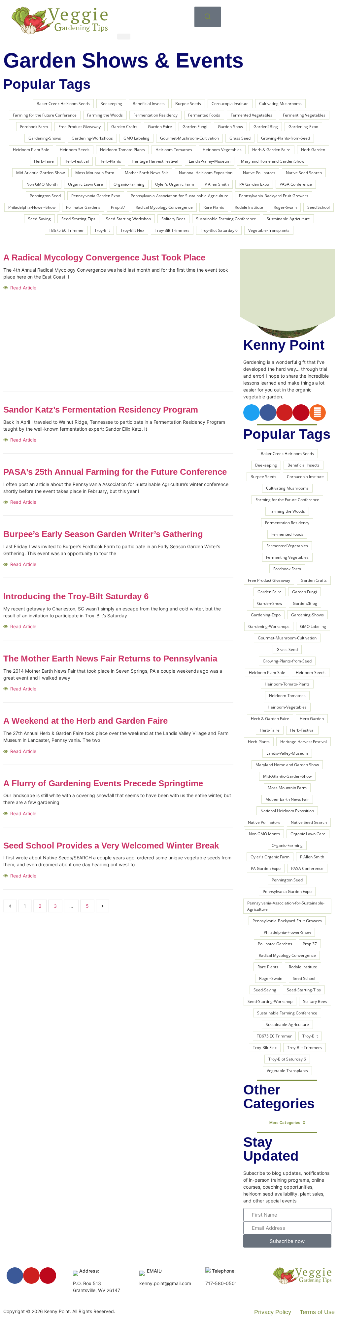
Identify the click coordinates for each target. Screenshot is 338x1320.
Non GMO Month (41, 184)
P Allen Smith (217, 184)
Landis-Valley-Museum (209, 161)
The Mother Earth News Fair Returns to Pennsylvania (110, 658)
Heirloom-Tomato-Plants (122, 149)
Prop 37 (118, 207)
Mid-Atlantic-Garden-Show (40, 172)
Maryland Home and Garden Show (272, 161)
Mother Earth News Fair (146, 172)
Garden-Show (230, 126)
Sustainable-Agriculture (288, 219)
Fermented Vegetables (251, 115)
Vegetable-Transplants (268, 230)
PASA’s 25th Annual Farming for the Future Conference (115, 472)
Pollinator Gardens (83, 207)
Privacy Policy (272, 1312)
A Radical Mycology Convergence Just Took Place (104, 257)
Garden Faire (160, 126)
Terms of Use (317, 1312)
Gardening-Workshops (92, 138)
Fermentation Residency (155, 115)
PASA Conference (296, 184)
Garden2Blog (266, 126)
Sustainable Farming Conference (226, 219)
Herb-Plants (110, 161)
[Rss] (317, 412)
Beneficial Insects (149, 103)
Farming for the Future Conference (45, 115)
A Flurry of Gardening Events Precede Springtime (103, 783)
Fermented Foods (204, 115)
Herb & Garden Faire (271, 149)
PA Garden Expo (254, 184)
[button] (207, 17)
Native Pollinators (259, 172)
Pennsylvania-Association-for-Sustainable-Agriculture (179, 196)
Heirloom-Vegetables (222, 149)
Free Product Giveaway (79, 126)
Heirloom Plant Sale (31, 149)
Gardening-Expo (303, 126)
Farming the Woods (105, 115)
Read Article (23, 287)
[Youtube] (284, 412)
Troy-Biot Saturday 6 (219, 230)
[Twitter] (251, 412)
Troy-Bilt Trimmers (172, 230)
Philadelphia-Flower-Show (31, 207)
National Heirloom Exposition (205, 172)
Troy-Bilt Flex (132, 230)
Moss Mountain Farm (94, 172)
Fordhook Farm (34, 126)
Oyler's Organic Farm (174, 184)
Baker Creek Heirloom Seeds (63, 103)
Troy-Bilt (102, 230)
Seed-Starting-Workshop (128, 219)
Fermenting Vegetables (304, 115)
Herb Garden (313, 149)
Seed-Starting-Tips (78, 219)
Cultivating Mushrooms (280, 103)
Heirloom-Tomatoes (173, 149)
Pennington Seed (45, 196)
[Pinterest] (301, 412)
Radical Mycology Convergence (164, 207)
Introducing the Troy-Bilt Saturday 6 (76, 596)
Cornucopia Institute (230, 103)
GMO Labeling (136, 138)
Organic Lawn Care (85, 184)
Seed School (318, 207)
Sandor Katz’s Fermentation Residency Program (100, 410)
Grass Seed (240, 138)
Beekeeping (111, 103)
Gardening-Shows (44, 138)
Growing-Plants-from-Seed (285, 138)
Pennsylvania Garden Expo (95, 196)
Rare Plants (213, 207)
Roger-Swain (285, 207)
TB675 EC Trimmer (66, 230)
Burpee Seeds (188, 103)
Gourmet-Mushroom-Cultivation (189, 138)
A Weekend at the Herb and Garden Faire (85, 721)
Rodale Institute (249, 207)
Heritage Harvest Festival (155, 161)
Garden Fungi (195, 126)
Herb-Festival (76, 161)
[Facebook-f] (268, 412)
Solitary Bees (173, 219)
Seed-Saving (39, 219)
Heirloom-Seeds (74, 149)
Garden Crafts (124, 126)
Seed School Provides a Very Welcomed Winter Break (111, 845)
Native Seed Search (304, 172)
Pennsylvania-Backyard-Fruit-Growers (273, 196)
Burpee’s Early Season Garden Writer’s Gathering (103, 534)
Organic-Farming (129, 184)
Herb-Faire (44, 161)
